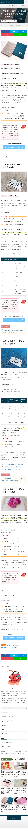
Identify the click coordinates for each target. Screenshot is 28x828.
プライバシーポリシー (10, 746)
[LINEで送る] (20, 34)
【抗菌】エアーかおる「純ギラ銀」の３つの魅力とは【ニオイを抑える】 (20, 808)
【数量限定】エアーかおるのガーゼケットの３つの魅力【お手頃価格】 (7, 808)
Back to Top (14, 818)
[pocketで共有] (7, 34)
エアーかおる (12, 20)
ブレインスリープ (6, 5)
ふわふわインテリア (19, 824)
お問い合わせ (7, 742)
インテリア (7, 729)
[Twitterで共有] (14, 31)
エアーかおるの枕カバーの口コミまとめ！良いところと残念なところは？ (20, 773)
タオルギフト (7, 725)
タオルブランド (16, 5)
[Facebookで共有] (5, 31)
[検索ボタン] (26, 708)
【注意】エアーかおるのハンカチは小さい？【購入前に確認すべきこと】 (7, 791)
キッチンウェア (8, 733)
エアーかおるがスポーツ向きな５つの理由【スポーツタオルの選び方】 (20, 791)
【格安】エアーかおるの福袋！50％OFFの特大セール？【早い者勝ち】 (7, 773)
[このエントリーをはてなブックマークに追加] (22, 31)
